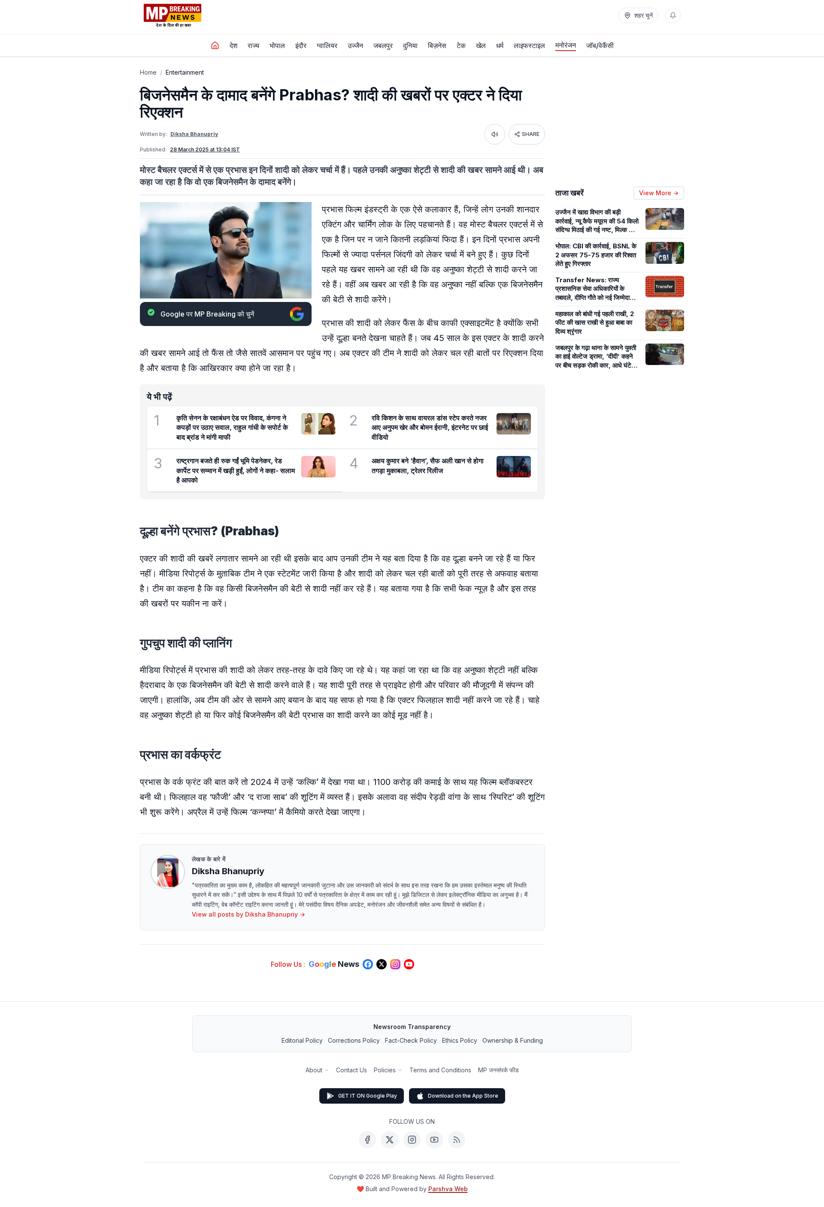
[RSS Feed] (456, 1139)
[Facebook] (367, 1139)
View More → (659, 192)
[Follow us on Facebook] (368, 964)
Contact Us (351, 1070)
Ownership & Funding (512, 1040)
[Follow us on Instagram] (395, 964)
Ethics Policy (459, 1040)
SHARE (530, 134)
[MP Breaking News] (172, 15)
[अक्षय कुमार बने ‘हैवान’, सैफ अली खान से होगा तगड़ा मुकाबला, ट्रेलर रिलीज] (514, 466)
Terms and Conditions (440, 1070)
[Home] (215, 45)
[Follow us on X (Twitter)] (381, 964)
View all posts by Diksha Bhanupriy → (248, 914)
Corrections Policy (354, 1040)
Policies (385, 1070)
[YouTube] (434, 1139)
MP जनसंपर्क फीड (498, 1070)
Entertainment (185, 72)
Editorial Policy (302, 1040)
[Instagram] (412, 1139)
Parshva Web (448, 1188)
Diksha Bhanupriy (194, 134)
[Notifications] (673, 15)
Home (148, 72)
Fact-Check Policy (411, 1040)
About (314, 1070)
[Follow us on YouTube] (409, 964)
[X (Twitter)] (389, 1139)
